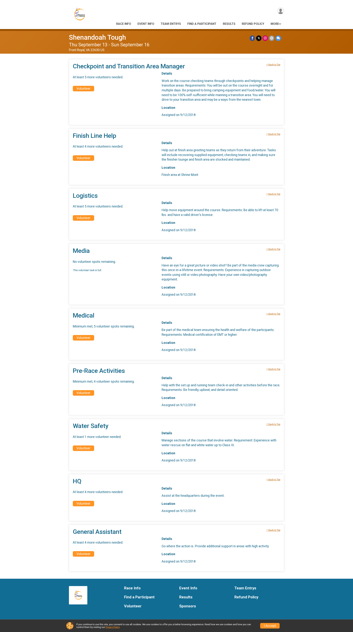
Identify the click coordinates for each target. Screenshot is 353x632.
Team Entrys (171, 24)
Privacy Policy (113, 627)
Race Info (123, 24)
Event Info (146, 24)
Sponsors (187, 606)
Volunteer (83, 88)
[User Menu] (280, 10)
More (275, 24)
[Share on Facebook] (252, 38)
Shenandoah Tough (97, 37)
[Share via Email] (271, 38)
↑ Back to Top (273, 64)
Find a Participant (201, 24)
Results (229, 24)
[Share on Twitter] (258, 38)
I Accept (270, 626)
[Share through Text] (278, 38)
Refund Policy (253, 24)
